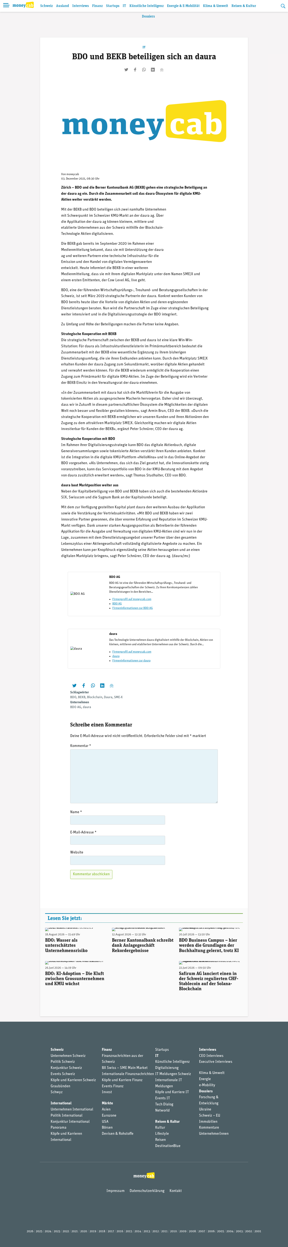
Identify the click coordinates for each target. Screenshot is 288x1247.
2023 (57, 1231)
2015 (129, 1231)
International (61, 1103)
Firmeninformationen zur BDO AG (132, 608)
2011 (164, 1231)
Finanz (97, 6)
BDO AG (117, 603)
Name (76, 812)
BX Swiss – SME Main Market (125, 1068)
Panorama (58, 1128)
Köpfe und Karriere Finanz (122, 1080)
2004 (229, 1231)
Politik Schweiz (63, 1062)
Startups (112, 6)
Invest (107, 1092)
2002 (248, 1231)
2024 (48, 1231)
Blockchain (94, 697)
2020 (83, 1231)
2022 (66, 1231)
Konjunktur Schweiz (66, 1068)
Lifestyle (162, 1134)
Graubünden (60, 1086)
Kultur (160, 1128)
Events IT (162, 1098)
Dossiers (148, 16)
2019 (93, 1231)
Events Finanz (113, 1086)
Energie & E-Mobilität (183, 6)
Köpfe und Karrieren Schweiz (73, 1080)
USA (105, 1122)
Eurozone (109, 1116)
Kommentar (80, 746)
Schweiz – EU (209, 1116)
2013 (147, 1231)
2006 (211, 1231)
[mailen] (162, 69)
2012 (155, 1231)
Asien (106, 1110)
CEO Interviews (211, 1056)
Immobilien (208, 1122)
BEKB (81, 697)
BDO (73, 697)
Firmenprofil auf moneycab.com (131, 599)
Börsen (107, 1128)
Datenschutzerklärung (147, 1191)
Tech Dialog (164, 1104)
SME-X (118, 697)
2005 (220, 1231)
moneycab (72, 174)
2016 (120, 1231)
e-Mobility (207, 1085)
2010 (173, 1231)
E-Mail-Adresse (83, 832)
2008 (192, 1231)
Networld (162, 1111)
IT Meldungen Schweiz (173, 1074)
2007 (201, 1231)
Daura (108, 697)
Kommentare (209, 1128)
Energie (205, 1079)
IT (124, 6)
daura (116, 656)
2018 (102, 1231)
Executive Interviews (215, 1062)
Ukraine (205, 1110)
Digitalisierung (167, 1068)
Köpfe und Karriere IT (172, 1092)
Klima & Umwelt (215, 6)
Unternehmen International (72, 1110)
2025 (39, 1231)
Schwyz (57, 1092)
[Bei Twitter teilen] (126, 69)
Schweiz (46, 6)
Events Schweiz (63, 1074)
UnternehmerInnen (214, 1134)
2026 (30, 1231)
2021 (74, 1231)
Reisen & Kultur (243, 6)
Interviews (80, 6)
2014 (138, 1231)
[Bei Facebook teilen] (135, 69)
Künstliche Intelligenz (146, 6)
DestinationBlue (167, 1146)
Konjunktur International (70, 1122)
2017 (111, 1231)
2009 (182, 1231)
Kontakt (176, 1191)
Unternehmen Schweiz (68, 1056)
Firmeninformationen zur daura (131, 660)
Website (76, 853)
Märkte (107, 1103)
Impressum (115, 1191)
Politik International (66, 1116)
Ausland (62, 6)
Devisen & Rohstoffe (117, 1134)
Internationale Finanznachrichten (128, 1074)
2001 (257, 1231)
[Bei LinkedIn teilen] (153, 69)
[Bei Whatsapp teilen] (144, 69)
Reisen (160, 1140)
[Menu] (6, 6)
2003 (239, 1231)
